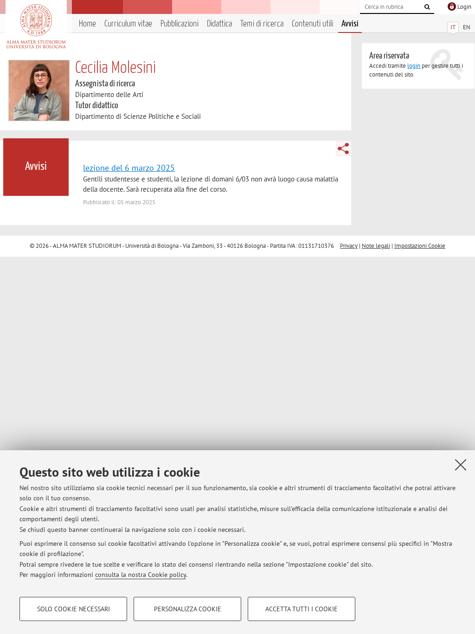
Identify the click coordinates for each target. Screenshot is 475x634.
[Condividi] (343, 148)
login (413, 66)
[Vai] (427, 7)
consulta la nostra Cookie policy (140, 574)
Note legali (376, 246)
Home (87, 23)
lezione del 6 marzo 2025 (129, 167)
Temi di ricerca (261, 23)
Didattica (219, 23)
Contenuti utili (312, 23)
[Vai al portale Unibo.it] (36, 26)
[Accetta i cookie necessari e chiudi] (460, 464)
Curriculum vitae (128, 23)
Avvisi (350, 23)
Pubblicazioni (179, 23)
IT (453, 27)
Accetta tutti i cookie (301, 609)
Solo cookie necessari (73, 609)
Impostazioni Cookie (419, 246)
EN (466, 27)
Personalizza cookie (187, 609)
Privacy (349, 246)
